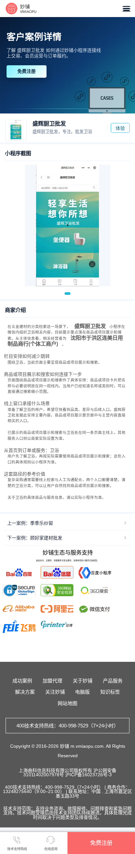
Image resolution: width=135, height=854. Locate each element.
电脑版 (82, 692)
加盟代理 (52, 680)
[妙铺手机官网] (21, 8)
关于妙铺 (82, 680)
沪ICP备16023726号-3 (88, 774)
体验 (120, 128)
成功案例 (22, 680)
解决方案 (25, 692)
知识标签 (110, 692)
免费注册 (26, 71)
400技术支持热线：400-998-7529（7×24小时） (67, 725)
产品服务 (113, 680)
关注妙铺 (55, 692)
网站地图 (67, 703)
